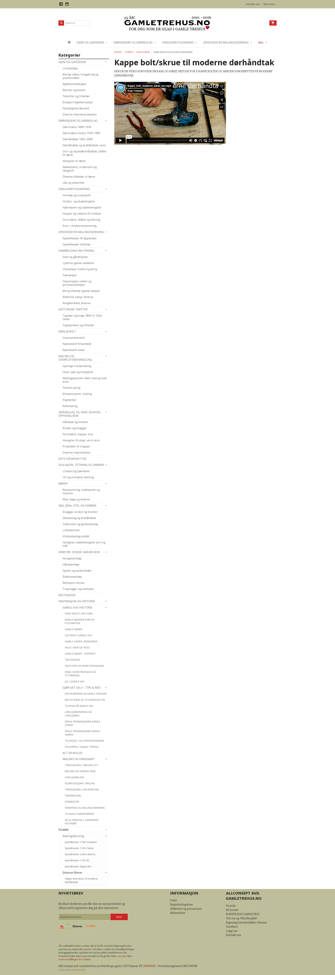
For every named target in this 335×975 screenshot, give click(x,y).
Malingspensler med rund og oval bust (85, 380)
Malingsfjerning (73, 836)
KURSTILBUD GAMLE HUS (242, 914)
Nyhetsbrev (177, 913)
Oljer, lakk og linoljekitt (78, 372)
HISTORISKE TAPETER (73, 309)
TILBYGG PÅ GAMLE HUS (79, 705)
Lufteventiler (71, 530)
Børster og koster (74, 90)
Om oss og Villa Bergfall (241, 918)
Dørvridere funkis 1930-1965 (81, 133)
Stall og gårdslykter (75, 257)
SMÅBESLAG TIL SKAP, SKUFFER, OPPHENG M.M (79, 414)
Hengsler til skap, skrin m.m (81, 440)
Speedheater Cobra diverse (80, 854)
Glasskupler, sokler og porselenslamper (77, 283)
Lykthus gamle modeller (78, 263)
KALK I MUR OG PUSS (77, 647)
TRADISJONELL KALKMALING (82, 789)
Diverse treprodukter (77, 452)
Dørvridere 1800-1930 (77, 127)
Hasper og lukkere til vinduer (82, 213)
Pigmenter (69, 400)
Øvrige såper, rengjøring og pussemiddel (80, 76)
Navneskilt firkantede (77, 344)
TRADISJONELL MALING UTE (81, 765)
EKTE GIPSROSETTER (72, 459)
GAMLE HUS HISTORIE (77, 607)
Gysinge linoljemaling (77, 366)
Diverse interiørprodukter (80, 114)
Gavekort (232, 926)
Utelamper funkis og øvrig (80, 269)
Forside (117, 52)
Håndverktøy (71, 564)
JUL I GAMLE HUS (74, 681)
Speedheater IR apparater (80, 238)
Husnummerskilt (74, 338)
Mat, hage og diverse (76, 499)
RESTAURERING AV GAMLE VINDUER (86, 693)
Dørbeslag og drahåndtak (79, 518)
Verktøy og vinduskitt (77, 195)
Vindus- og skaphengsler (79, 201)
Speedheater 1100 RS (77, 860)
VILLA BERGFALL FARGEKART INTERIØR (82, 821)
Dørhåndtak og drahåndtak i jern (84, 145)
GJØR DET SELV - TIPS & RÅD (81, 688)
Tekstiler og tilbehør (76, 96)
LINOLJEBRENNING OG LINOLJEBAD (78, 713)
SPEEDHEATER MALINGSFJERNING (226, 42)
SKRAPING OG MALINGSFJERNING (85, 807)
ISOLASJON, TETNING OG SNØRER (81, 465)
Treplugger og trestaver (78, 589)
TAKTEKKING (72, 659)
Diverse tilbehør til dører (79, 177)
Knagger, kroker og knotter (80, 512)
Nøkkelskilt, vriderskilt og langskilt (80, 168)
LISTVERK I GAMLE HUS (78, 635)
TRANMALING (73, 795)
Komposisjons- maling (77, 394)
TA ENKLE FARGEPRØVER (79, 813)
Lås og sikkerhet (73, 183)
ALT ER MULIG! (72, 753)
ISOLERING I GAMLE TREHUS (81, 746)
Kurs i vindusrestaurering (79, 226)
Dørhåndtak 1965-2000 (78, 139)
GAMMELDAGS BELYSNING (76, 251)
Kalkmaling (70, 406)
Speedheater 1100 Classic (79, 848)
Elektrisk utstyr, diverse (78, 297)
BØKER (63, 483)
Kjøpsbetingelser (181, 904)
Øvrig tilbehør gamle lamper (81, 291)
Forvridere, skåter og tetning (81, 220)
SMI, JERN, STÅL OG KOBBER (77, 506)
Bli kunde (232, 910)
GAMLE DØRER (73, 629)
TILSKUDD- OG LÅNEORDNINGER (84, 740)
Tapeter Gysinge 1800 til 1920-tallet (83, 317)
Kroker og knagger (75, 428)
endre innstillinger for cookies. (74, 959)
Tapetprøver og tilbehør (78, 325)
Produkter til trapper (76, 446)
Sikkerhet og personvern (186, 908)
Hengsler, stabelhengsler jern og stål (84, 544)
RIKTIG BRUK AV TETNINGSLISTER (85, 699)
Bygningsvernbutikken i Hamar (246, 922)
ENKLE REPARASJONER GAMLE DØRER (82, 732)
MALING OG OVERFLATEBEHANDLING (75, 358)
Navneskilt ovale (74, 350)
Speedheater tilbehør (77, 244)
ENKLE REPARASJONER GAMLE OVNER (82, 723)
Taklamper (70, 275)
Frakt (173, 900)
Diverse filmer (72, 873)
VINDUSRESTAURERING (178, 42)
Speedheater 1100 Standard (80, 842)
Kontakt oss (233, 935)
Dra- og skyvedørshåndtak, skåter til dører (85, 153)
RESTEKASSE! (67, 595)
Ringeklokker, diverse (77, 303)
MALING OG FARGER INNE (80, 771)
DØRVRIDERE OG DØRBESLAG (132, 42)
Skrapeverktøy (72, 558)
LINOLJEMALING (74, 777)
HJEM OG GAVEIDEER (90, 42)
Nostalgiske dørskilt (76, 108)
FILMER (63, 830)
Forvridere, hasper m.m (78, 434)
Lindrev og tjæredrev (76, 471)
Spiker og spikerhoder (77, 570)
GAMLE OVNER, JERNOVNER (81, 641)
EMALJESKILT (67, 331)
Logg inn (231, 931)
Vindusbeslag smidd (76, 536)
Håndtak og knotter (75, 422)
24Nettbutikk (78, 970)
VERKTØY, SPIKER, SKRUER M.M (79, 552)
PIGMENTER (72, 801)
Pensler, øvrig (71, 388)
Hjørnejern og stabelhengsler (82, 207)
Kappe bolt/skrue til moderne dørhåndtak (81, 880)
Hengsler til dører (74, 161)
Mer (261, 42)
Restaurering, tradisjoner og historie (81, 491)
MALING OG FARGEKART (79, 759)
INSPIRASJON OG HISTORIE (76, 601)
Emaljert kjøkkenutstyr (78, 102)
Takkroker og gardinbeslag (80, 524)
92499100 (149, 966)
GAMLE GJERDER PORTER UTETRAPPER (79, 621)
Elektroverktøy (72, 577)
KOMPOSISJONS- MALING (80, 783)
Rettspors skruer (74, 583)
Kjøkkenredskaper (75, 84)
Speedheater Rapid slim (78, 866)
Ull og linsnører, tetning (78, 477)
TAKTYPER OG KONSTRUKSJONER (84, 665)
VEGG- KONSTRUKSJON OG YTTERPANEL (80, 673)
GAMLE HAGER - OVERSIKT (80, 653)
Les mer (122, 956)
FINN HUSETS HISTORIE (79, 613)
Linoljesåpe (70, 68)
